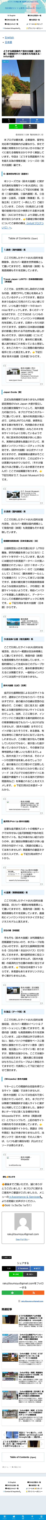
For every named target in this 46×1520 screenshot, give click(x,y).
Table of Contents (19, 238)
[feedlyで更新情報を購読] (12, 1293)
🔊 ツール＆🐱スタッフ (34, 1488)
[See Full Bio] (29, 1239)
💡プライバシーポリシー (34, 1491)
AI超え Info (7, 1257)
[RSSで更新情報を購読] (33, 1293)
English (9, 37)
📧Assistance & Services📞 (26, 1197)
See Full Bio (22, 1239)
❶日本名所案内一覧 (34, 1482)
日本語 (8, 42)
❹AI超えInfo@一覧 (12, 1488)
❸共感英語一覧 (34, 1485)
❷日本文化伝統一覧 (12, 1485)
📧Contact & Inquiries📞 (12, 1491)
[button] (30, 126)
